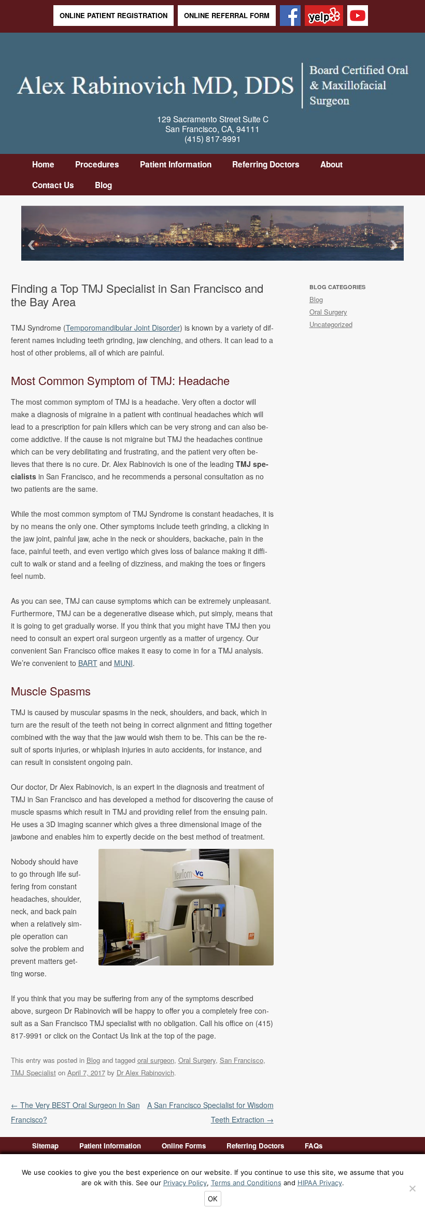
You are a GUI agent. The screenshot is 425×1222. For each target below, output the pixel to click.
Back (29, 245)
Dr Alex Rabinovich (145, 1072)
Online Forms (184, 1145)
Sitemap (45, 1145)
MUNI (123, 663)
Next (395, 245)
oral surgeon (155, 1060)
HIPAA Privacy (320, 1182)
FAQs (313, 1145)
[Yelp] (324, 16)
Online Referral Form (227, 15)
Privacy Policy (185, 1182)
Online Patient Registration (113, 15)
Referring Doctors (266, 164)
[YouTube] (357, 16)
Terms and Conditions (246, 1182)
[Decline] (412, 1188)
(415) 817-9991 (213, 139)
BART (87, 663)
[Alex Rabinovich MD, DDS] (213, 82)
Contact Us (53, 185)
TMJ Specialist (33, 1072)
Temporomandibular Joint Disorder (123, 327)
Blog (103, 185)
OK (213, 1199)
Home (43, 164)
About (331, 164)
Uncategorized (330, 324)
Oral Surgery (197, 1060)
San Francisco (241, 1060)
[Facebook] (290, 16)
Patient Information (175, 164)
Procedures (97, 164)
